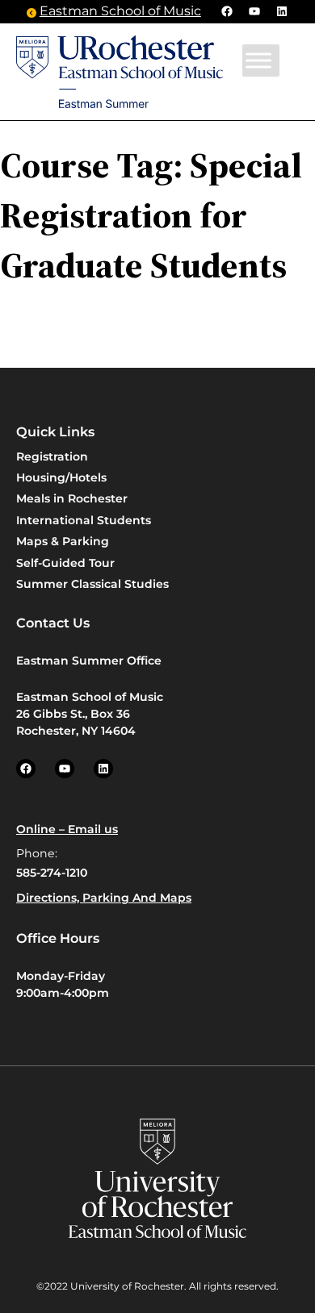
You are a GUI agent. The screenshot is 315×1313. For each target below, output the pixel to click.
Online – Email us (67, 829)
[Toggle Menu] (258, 60)
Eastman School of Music (120, 11)
